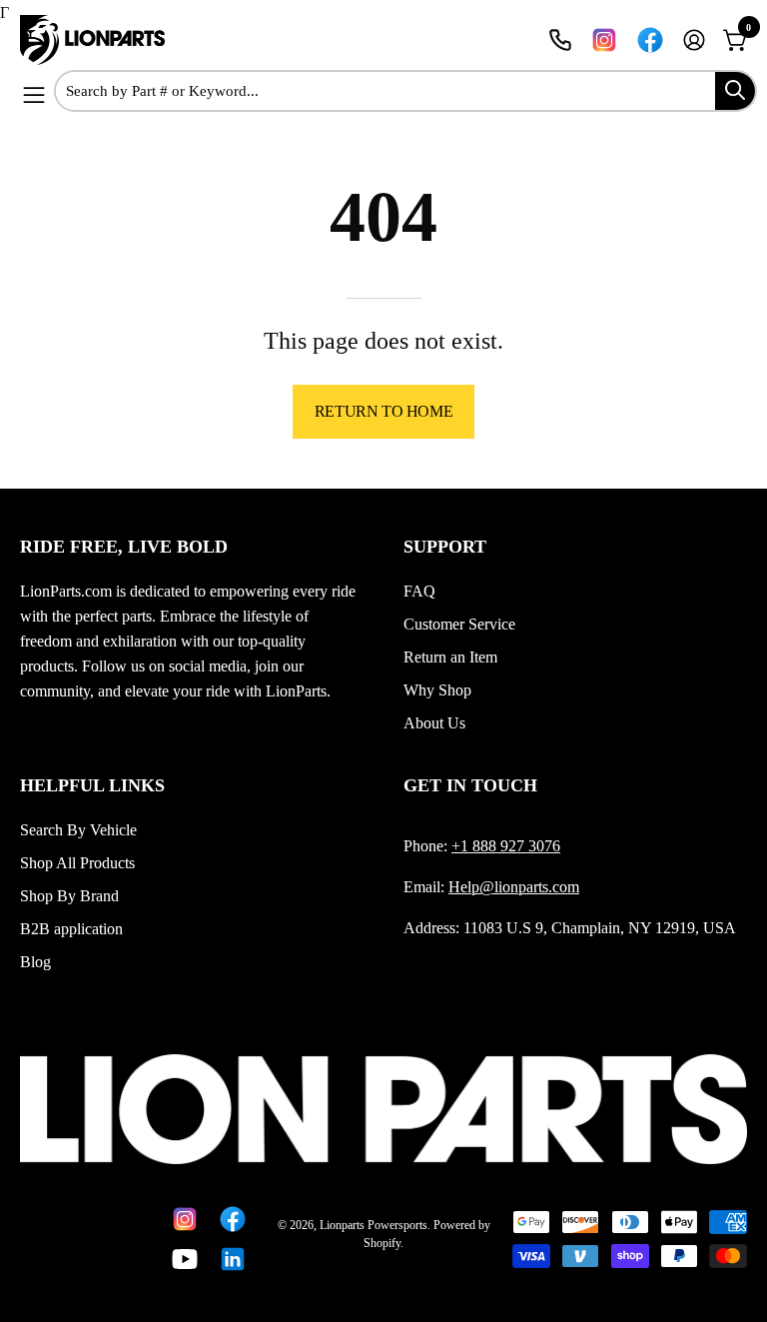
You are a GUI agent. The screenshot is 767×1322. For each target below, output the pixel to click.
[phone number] (560, 40)
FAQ (419, 591)
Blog (35, 961)
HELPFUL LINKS (92, 785)
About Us (434, 722)
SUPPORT (444, 547)
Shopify (382, 1243)
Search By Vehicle (78, 829)
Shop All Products (77, 862)
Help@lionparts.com (513, 886)
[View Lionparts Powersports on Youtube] (181, 1259)
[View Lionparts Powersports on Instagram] (604, 40)
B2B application (71, 928)
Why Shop (437, 689)
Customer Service (459, 624)
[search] (735, 91)
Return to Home (383, 411)
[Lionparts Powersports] (95, 40)
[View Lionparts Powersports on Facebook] (650, 40)
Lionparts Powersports (373, 1225)
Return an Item (450, 657)
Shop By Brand (69, 895)
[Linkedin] (229, 1259)
